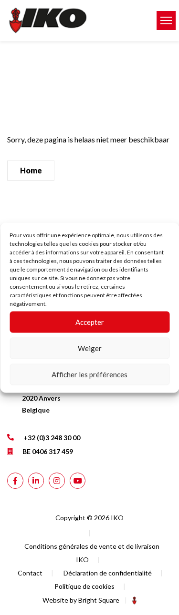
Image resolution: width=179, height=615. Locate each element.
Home (31, 170)
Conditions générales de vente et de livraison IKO (91, 553)
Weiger (90, 348)
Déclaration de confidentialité (107, 573)
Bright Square (98, 600)
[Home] (74, 20)
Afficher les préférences (89, 374)
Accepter (89, 322)
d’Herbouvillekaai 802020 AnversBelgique (54, 398)
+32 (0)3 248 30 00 (51, 438)
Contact (30, 573)
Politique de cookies (84, 586)
